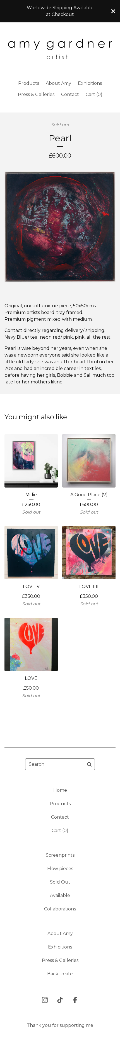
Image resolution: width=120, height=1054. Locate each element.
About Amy (58, 83)
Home (60, 790)
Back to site (60, 973)
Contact (70, 94)
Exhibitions (90, 83)
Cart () (94, 94)
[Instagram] (44, 1000)
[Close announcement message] (113, 11)
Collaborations (60, 909)
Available (60, 895)
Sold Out (60, 882)
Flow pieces (60, 868)
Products (28, 83)
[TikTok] (60, 1000)
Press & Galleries (36, 94)
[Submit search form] (89, 764)
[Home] (60, 49)
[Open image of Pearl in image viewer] (60, 227)
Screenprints (60, 855)
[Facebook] (75, 1000)
